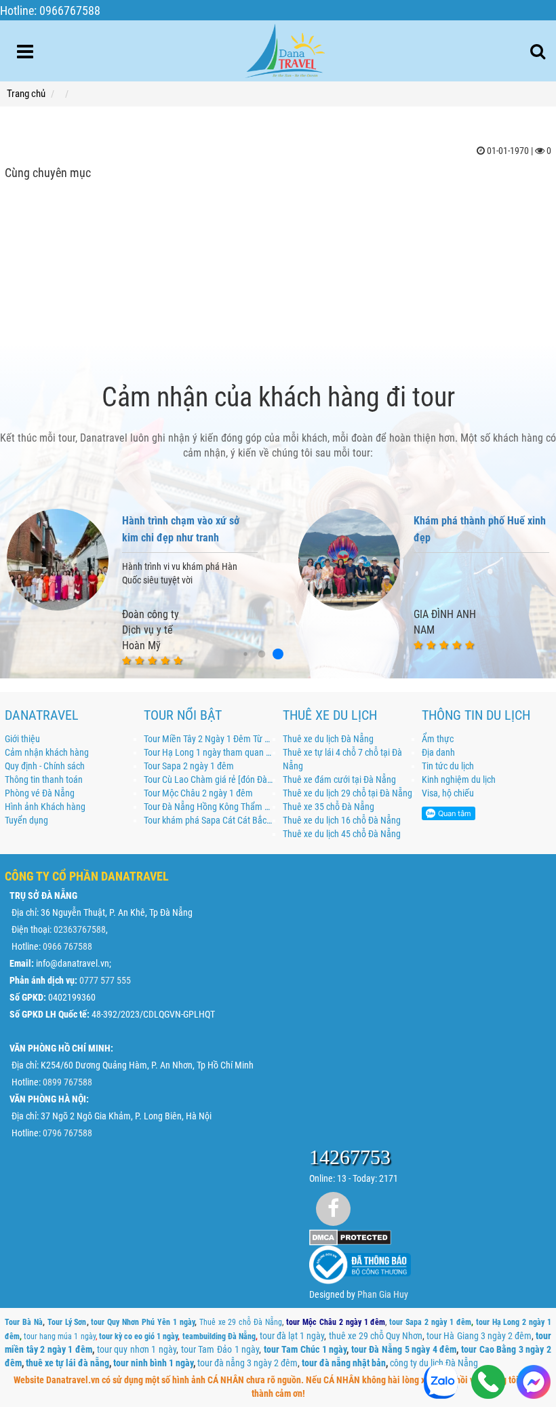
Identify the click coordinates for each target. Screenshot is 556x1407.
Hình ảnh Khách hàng (45, 806)
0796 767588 (67, 1132)
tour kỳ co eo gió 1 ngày (138, 1336)
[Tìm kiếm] (537, 51)
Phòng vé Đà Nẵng (40, 793)
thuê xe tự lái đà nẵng (67, 1362)
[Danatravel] (285, 48)
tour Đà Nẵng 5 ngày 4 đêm (404, 1349)
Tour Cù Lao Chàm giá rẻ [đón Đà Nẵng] (208, 779)
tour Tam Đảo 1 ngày (220, 1349)
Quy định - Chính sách (45, 765)
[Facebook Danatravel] (333, 1208)
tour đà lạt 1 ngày (292, 1335)
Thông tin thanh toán (44, 779)
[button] (245, 654)
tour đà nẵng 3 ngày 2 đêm (247, 1362)
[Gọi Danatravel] (488, 1383)
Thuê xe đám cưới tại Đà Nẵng (339, 779)
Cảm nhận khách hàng (47, 752)
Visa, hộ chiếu (448, 793)
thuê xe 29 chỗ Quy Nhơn (376, 1335)
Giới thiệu (22, 738)
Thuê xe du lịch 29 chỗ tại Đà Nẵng (347, 793)
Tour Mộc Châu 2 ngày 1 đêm (198, 793)
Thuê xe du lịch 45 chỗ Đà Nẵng (342, 833)
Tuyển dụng (26, 820)
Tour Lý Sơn (67, 1322)
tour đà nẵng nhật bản (344, 1362)
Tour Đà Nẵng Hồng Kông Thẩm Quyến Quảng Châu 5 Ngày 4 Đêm (208, 806)
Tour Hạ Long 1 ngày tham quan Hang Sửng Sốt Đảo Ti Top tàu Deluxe (208, 752)
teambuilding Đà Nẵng (219, 1336)
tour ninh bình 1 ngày (153, 1362)
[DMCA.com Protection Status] (350, 1236)
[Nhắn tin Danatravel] (533, 1383)
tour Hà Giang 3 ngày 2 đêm (479, 1335)
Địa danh (438, 752)
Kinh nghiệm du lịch (459, 779)
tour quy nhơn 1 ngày (136, 1349)
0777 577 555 (105, 980)
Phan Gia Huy (382, 1294)
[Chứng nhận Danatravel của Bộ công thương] (360, 1264)
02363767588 (80, 929)
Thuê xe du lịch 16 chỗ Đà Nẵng (342, 820)
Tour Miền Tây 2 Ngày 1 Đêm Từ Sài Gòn (208, 738)
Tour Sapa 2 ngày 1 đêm (189, 765)
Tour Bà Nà (24, 1322)
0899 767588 (67, 1082)
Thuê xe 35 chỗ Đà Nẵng (328, 806)
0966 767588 (67, 946)
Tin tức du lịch (448, 765)
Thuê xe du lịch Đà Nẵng (328, 738)
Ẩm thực (438, 738)
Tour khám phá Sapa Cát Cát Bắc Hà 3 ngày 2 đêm (208, 820)
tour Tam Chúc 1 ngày (305, 1349)
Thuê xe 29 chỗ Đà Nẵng (240, 1322)
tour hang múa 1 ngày (59, 1336)
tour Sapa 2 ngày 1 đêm (430, 1322)
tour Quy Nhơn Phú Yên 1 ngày (142, 1322)
